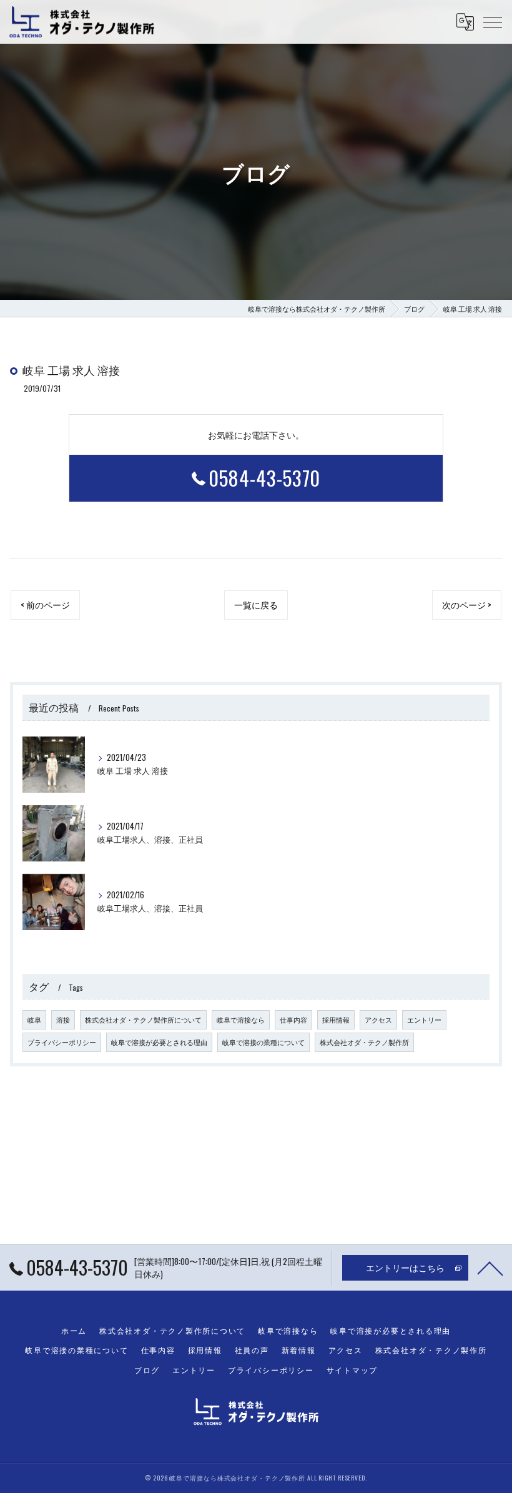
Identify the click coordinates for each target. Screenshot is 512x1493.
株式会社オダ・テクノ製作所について (143, 1019)
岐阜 (34, 1019)
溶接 (63, 1019)
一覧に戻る (256, 604)
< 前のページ (45, 604)
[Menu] (492, 22)
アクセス (378, 1019)
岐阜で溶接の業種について (263, 1042)
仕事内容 (293, 1019)
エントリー (424, 1019)
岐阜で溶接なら (241, 1019)
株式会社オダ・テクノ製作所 (364, 1042)
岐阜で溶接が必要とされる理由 (159, 1042)
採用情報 (336, 1019)
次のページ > (466, 604)
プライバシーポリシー (61, 1042)
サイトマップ (352, 1369)
